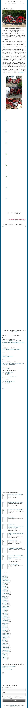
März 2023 (4, 614)
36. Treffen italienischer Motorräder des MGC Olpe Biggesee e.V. (13, 363)
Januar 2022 (5, 631)
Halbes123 (8, 373)
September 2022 (6, 621)
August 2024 (5, 596)
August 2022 (5, 623)
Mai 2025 (4, 586)
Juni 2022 (4, 626)
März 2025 (4, 587)
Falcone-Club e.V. (14, 2)
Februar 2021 (5, 644)
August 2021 (5, 637)
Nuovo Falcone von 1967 (9, 381)
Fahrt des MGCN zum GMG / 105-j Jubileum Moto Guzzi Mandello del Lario (13, 341)
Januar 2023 (5, 617)
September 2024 (6, 594)
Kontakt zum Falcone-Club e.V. (9, 666)
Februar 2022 (5, 630)
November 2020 (5, 648)
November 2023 (5, 606)
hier (16, 331)
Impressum (4, 667)
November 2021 (5, 634)
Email (3, 692)
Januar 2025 (5, 590)
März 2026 (4, 577)
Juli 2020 (4, 654)
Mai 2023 (4, 611)
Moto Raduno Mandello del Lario (11, 349)
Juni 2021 (4, 640)
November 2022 (5, 619)
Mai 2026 (4, 574)
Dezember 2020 (5, 647)
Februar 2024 (5, 601)
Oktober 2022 (5, 620)
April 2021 (4, 641)
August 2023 (5, 609)
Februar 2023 (5, 616)
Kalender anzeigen (6, 368)
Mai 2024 (4, 599)
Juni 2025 (4, 584)
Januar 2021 (5, 646)
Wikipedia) (21, 72)
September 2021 (6, 636)
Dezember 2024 (5, 591)
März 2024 (4, 600)
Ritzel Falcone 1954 (9, 372)
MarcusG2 (8, 382)
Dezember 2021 (5, 633)
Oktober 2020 (5, 650)
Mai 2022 (4, 627)
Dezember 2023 (5, 604)
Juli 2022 (4, 624)
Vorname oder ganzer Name (8, 687)
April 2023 (4, 613)
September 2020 (6, 651)
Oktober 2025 (5, 582)
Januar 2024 (5, 603)
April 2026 (4, 576)
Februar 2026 (5, 579)
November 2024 (5, 593)
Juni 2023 (4, 610)
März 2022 (4, 628)
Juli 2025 (4, 583)
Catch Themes (16, 706)
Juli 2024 (4, 597)
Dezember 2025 (5, 580)
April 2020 (4, 657)
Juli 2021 (4, 638)
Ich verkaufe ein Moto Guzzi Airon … (11, 376)
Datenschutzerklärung (7, 669)
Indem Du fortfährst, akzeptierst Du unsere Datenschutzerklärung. (12, 697)
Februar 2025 (5, 589)
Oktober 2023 (5, 607)
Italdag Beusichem (7, 356)
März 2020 (4, 658)
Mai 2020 (4, 656)
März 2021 (4, 643)
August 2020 (5, 653)
